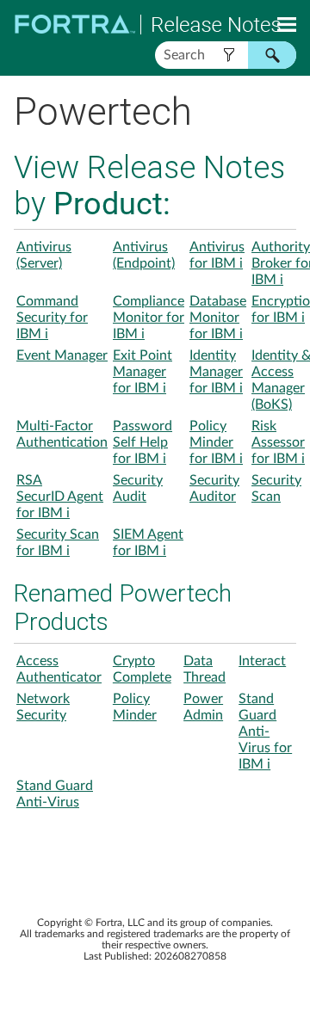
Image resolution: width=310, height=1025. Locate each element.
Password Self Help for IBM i (142, 442)
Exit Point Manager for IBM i (142, 372)
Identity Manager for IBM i (216, 372)
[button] (228, 55)
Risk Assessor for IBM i (278, 442)
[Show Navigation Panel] (286, 24)
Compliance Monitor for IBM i (148, 317)
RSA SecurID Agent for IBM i (59, 496)
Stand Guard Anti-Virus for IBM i (265, 731)
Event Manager (62, 355)
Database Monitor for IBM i (217, 317)
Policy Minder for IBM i (216, 442)
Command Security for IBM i (52, 317)
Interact (262, 661)
